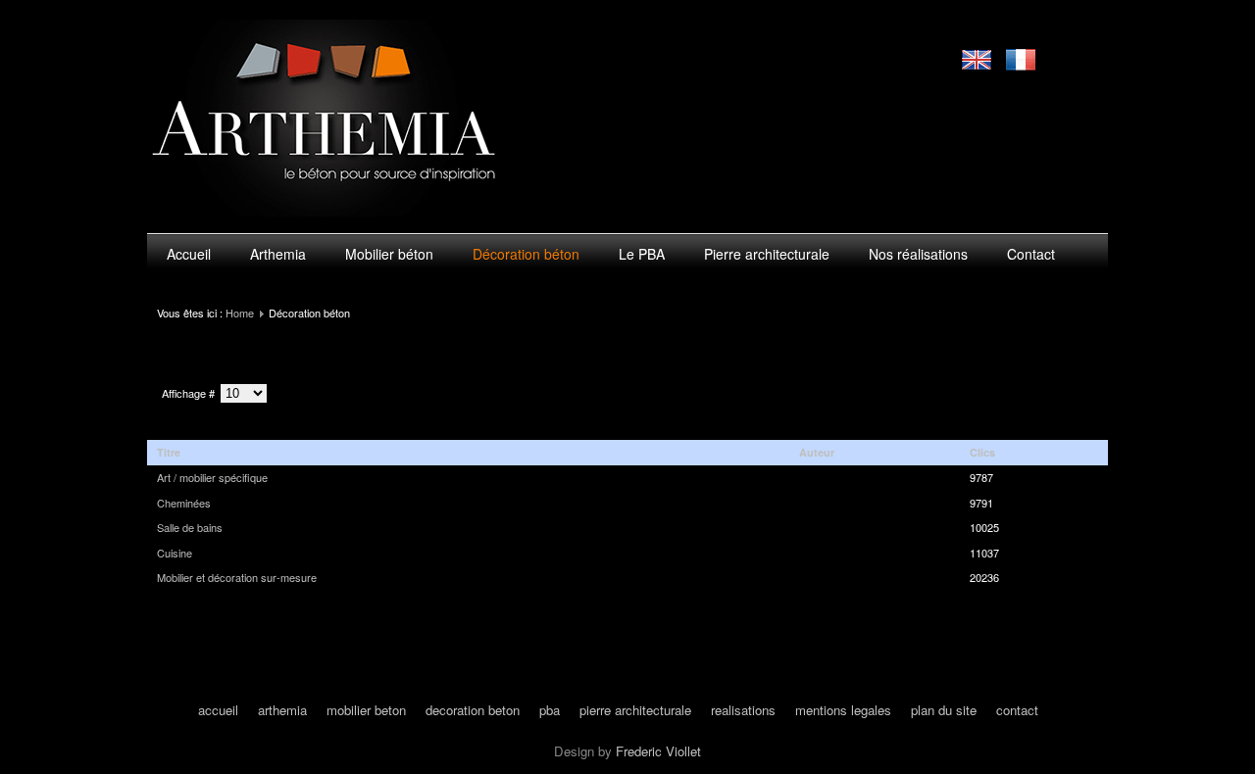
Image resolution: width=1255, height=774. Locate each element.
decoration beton (473, 710)
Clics (982, 452)
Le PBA (642, 254)
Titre (168, 452)
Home (240, 312)
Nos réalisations (918, 254)
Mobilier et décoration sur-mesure (237, 577)
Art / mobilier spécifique (212, 477)
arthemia (282, 710)
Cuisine (174, 552)
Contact (1031, 254)
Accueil (189, 254)
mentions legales (843, 710)
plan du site (944, 710)
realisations (743, 710)
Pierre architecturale (766, 254)
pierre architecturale (635, 710)
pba (549, 710)
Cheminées (184, 502)
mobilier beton (366, 710)
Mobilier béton (389, 254)
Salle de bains (190, 527)
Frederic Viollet (658, 751)
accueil (218, 710)
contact (1017, 710)
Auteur (816, 452)
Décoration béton (526, 254)
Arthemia (278, 254)
